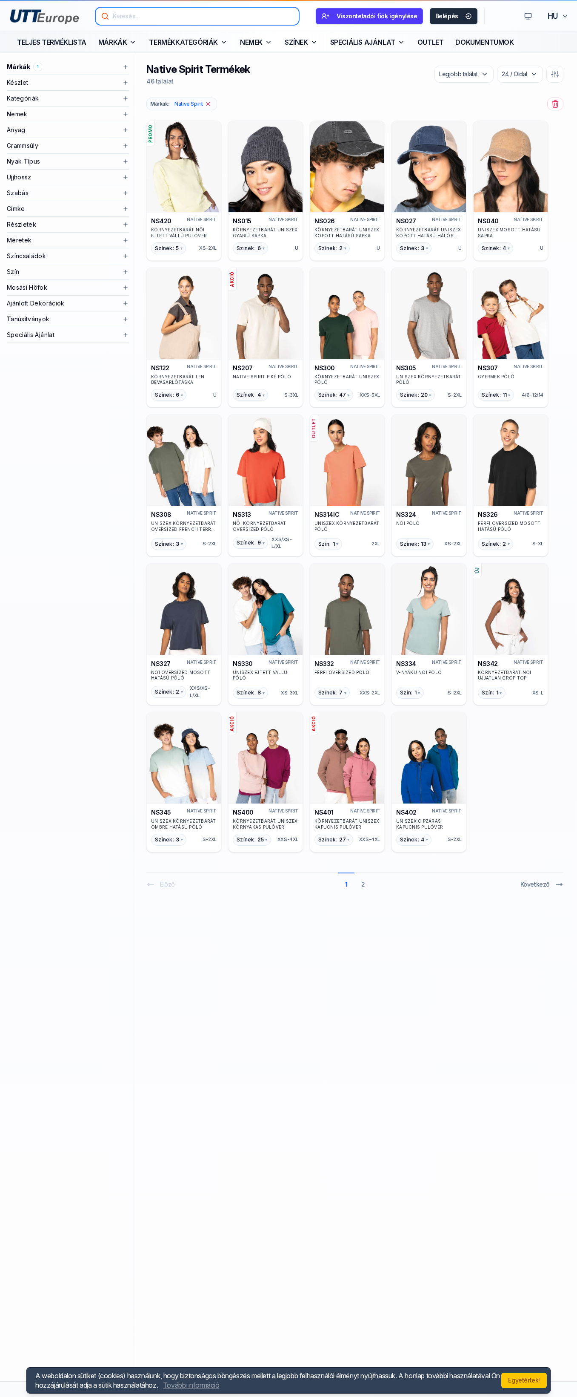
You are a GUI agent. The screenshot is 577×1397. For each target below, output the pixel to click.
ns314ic (326, 514)
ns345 (161, 812)
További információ (191, 1385)
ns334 (406, 663)
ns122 (160, 368)
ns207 (243, 368)
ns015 (242, 221)
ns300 (324, 368)
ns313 (242, 514)
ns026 (324, 221)
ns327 (161, 663)
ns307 (488, 368)
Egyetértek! (524, 1380)
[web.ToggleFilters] (554, 74)
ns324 (406, 514)
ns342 (488, 663)
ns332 (324, 663)
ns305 (406, 368)
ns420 (161, 221)
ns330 (243, 663)
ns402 (406, 812)
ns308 (161, 514)
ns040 (488, 221)
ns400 (243, 812)
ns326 (488, 514)
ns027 (406, 221)
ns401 (324, 812)
